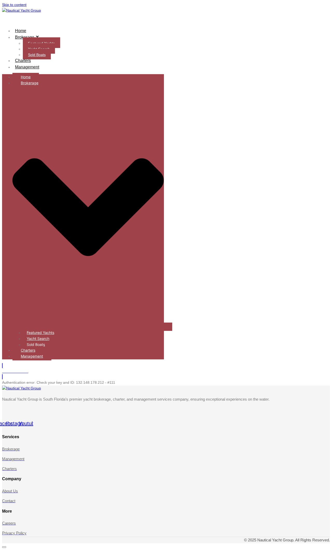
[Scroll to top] (4, 547)
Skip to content (14, 5)
